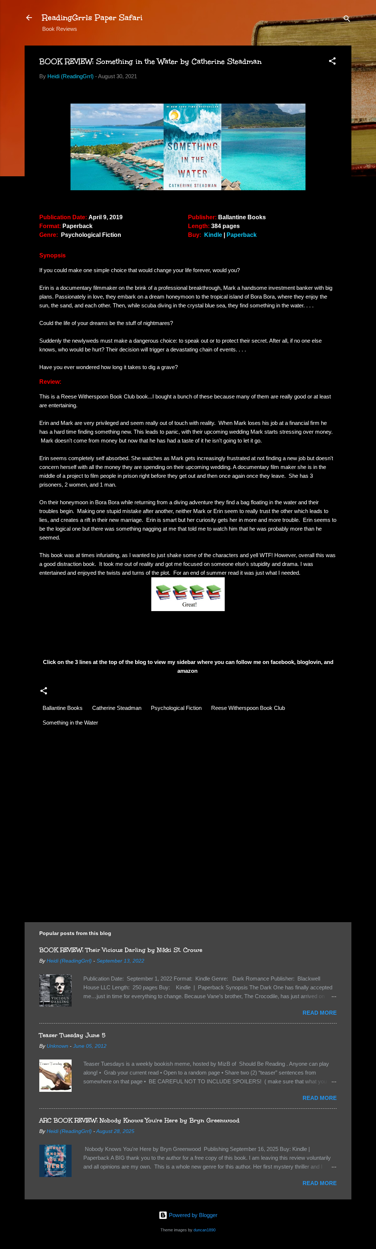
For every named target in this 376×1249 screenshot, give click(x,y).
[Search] (347, 20)
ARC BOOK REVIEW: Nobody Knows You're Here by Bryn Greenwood (139, 1120)
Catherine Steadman (116, 708)
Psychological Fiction (176, 708)
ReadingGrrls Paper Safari (92, 17)
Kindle (214, 235)
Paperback (242, 235)
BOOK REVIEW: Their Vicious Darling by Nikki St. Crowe (120, 950)
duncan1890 (205, 1230)
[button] (332, 62)
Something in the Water (70, 722)
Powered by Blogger (192, 1215)
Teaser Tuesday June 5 (72, 1035)
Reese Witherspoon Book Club (248, 708)
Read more (320, 1013)
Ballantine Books (63, 708)
